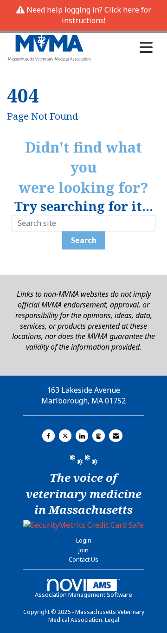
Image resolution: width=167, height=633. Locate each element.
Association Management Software (83, 594)
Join (83, 550)
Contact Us (83, 559)
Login (83, 540)
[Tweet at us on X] (65, 435)
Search (83, 240)
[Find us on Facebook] (48, 435)
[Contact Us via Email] (115, 435)
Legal (112, 620)
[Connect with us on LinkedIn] (82, 435)
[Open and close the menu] (124, 47)
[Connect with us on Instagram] (98, 435)
